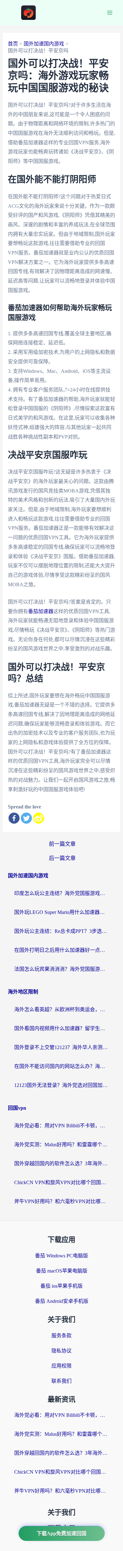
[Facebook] (14, 818)
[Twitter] (26, 818)
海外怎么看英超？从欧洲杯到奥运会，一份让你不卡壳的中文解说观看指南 (61, 1009)
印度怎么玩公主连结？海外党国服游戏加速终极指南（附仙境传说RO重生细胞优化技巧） (61, 893)
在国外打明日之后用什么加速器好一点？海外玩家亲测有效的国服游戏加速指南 (61, 950)
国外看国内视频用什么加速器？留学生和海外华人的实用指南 (61, 1028)
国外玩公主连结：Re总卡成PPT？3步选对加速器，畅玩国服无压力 (61, 931)
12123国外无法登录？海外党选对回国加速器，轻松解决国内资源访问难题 (61, 1085)
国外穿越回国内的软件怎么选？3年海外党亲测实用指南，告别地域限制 (61, 1163)
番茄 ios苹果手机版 (61, 1286)
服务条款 (61, 1335)
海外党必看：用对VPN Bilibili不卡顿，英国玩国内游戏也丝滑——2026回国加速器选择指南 (61, 1125)
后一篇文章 (62, 858)
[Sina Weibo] (38, 818)
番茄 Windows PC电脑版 (61, 1255)
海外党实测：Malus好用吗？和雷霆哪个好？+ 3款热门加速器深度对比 (61, 1144)
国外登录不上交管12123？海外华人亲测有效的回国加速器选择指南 (61, 1047)
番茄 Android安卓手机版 (61, 1301)
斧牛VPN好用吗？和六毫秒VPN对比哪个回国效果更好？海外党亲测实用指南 (61, 1201)
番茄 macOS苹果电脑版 (61, 1271)
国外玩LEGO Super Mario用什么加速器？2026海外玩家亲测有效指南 (61, 912)
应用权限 (61, 1366)
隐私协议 (61, 1350)
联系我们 (61, 1381)
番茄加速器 (40, 611)
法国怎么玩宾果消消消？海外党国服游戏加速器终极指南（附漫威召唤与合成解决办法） (61, 969)
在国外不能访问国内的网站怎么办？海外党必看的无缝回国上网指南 (61, 1066)
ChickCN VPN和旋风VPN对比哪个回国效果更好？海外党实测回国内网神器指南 (61, 1182)
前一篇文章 (62, 844)
